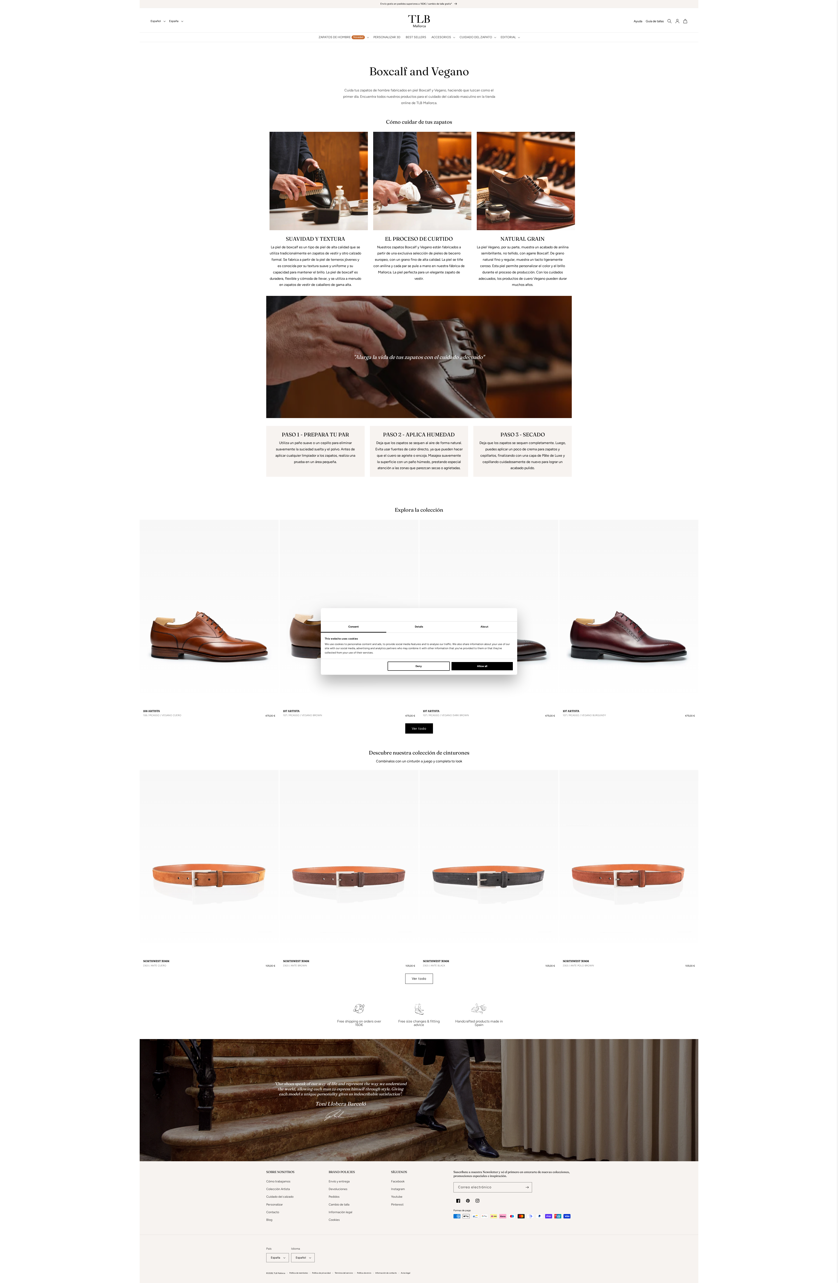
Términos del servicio (344, 1273)
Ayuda (638, 21)
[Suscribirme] (527, 1187)
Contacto (272, 1212)
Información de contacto (386, 1273)
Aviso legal (405, 1273)
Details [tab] (419, 626)
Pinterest (397, 1204)
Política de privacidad (321, 1273)
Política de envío (364, 1273)
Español (156, 21)
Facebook (398, 1181)
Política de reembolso (298, 1273)
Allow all (482, 666)
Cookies (334, 1220)
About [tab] (484, 626)
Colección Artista (278, 1189)
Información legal (340, 1212)
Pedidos (334, 1197)
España (174, 21)
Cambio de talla (339, 1204)
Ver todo (419, 729)
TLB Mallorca (279, 1273)
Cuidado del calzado (280, 1197)
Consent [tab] (353, 626)
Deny (419, 666)
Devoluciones (338, 1189)
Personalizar (274, 1204)
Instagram (398, 1189)
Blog (269, 1220)
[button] (343, 37)
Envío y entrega (339, 1181)
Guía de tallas (655, 21)
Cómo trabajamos (278, 1181)
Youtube (396, 1197)
